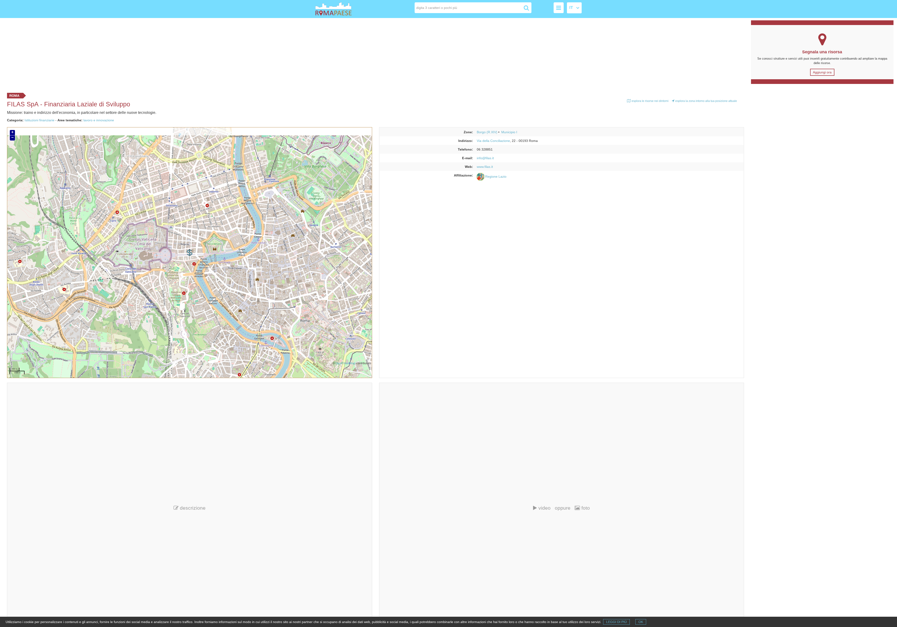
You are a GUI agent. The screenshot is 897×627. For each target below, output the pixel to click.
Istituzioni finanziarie (39, 120)
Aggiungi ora (822, 72)
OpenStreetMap (345, 363)
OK (640, 622)
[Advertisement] (374, 54)
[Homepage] (342, 9)
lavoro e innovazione (98, 120)
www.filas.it (485, 167)
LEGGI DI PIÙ (616, 622)
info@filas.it (485, 158)
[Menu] (559, 7)
